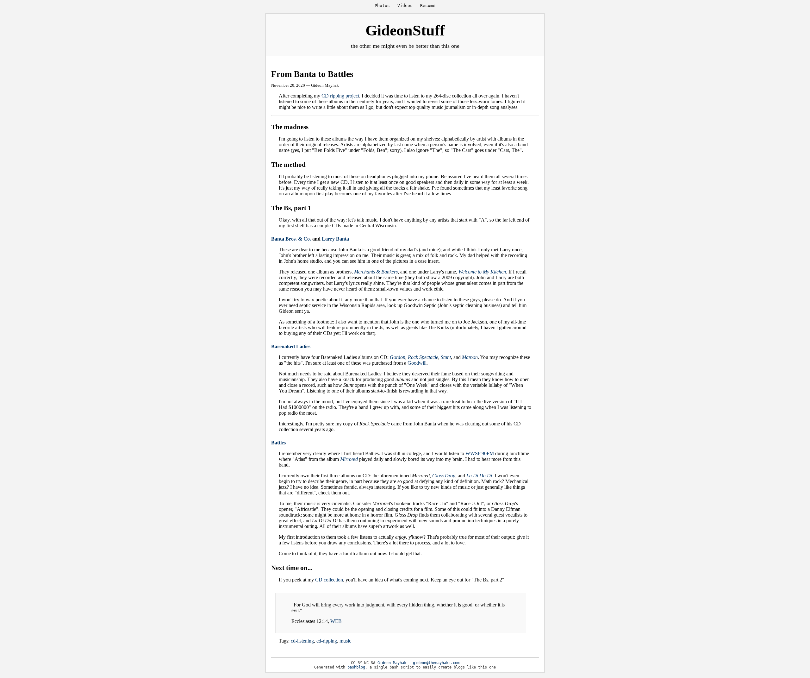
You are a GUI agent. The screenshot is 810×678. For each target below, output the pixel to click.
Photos (382, 5)
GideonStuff (405, 30)
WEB (336, 621)
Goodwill (417, 363)
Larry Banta (335, 239)
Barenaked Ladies (290, 346)
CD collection (329, 579)
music (345, 640)
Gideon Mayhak (391, 663)
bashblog (356, 667)
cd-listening (302, 640)
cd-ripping (326, 640)
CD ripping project (340, 95)
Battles (278, 442)
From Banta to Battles (312, 74)
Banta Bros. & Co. (291, 239)
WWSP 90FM (479, 453)
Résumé (427, 5)
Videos (405, 5)
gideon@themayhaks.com (436, 663)
